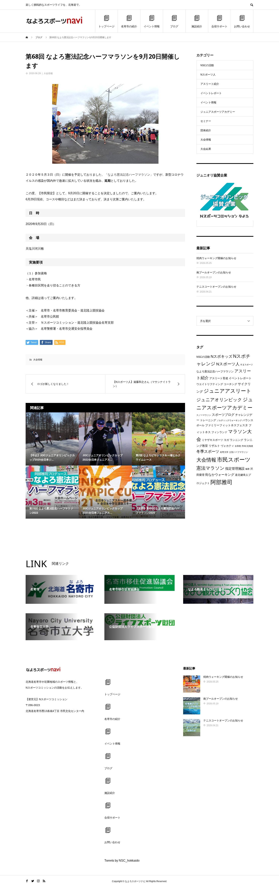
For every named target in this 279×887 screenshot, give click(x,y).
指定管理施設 (235, 468)
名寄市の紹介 (129, 26)
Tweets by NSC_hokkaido (122, 860)
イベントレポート (211, 93)
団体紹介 (205, 130)
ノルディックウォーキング (229, 420)
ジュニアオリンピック (219, 399)
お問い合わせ (242, 26)
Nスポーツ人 (208, 74)
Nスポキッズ (221, 356)
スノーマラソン (203, 415)
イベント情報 (152, 26)
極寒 (247, 469)
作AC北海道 (247, 446)
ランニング (236, 440)
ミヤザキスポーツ (212, 440)
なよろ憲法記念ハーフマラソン (215, 371)
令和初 (238, 446)
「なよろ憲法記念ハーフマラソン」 (129, 174)
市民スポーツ (234, 459)
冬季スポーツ (207, 451)
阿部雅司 (221, 482)
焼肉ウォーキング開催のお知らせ (216, 258)
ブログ (174, 26)
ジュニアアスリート (227, 391)
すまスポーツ (246, 364)
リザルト (214, 445)
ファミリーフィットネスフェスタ (226, 425)
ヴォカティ (227, 445)
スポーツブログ (223, 415)
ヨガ (226, 440)
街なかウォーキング (219, 475)
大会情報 (48, 73)
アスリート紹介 (209, 83)
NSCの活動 (207, 65)
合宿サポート (219, 26)
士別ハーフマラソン (238, 452)
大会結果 (205, 148)
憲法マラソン (210, 468)
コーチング (230, 384)
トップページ (106, 26)
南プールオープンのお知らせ (213, 272)
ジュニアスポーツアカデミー (217, 111)
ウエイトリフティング (209, 384)
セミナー (205, 121)
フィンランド (219, 432)
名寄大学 (224, 452)
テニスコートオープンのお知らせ (216, 286)
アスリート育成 (218, 378)
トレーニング (208, 420)
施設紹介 (197, 26)
